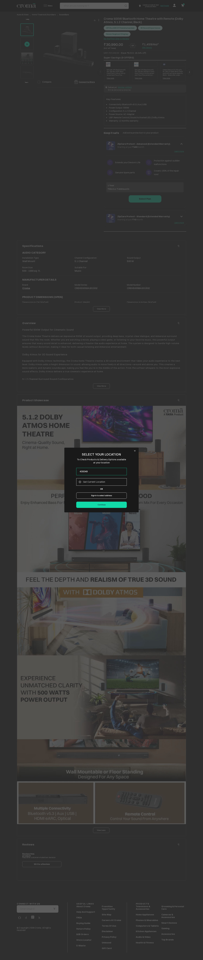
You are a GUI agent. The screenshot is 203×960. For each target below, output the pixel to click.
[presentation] (101, 471)
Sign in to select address (101, 495)
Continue (102, 505)
